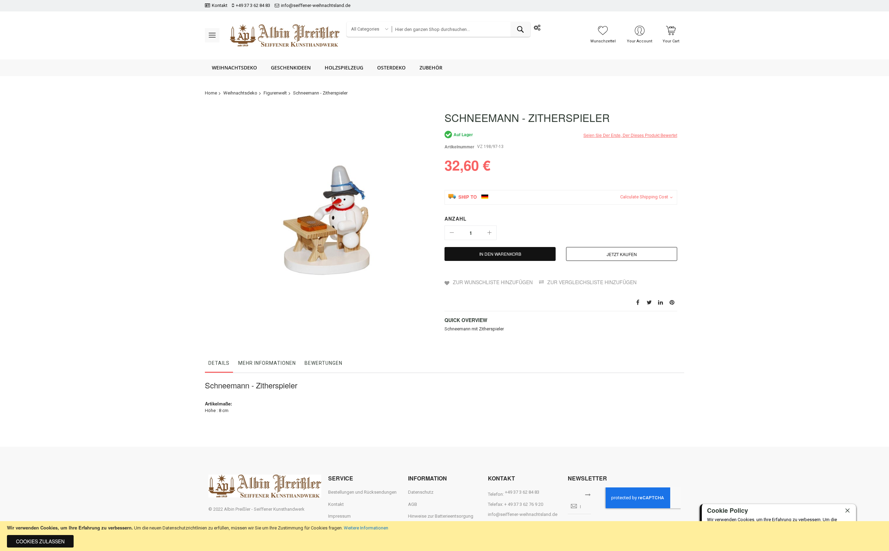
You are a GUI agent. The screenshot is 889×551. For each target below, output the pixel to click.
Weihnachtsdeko (240, 93)
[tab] (219, 365)
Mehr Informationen (267, 363)
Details (219, 363)
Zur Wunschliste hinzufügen (493, 282)
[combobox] (461, 29)
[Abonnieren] (588, 494)
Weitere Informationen (366, 528)
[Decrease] (452, 233)
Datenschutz (420, 492)
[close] (847, 510)
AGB (412, 504)
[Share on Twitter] (649, 301)
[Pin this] (671, 301)
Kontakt (219, 5)
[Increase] (489, 233)
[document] (444, 536)
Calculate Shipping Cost (644, 196)
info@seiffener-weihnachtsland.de (315, 5)
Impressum (339, 516)
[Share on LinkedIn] (660, 301)
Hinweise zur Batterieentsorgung (440, 516)
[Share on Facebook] (637, 301)
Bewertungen (323, 363)
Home (211, 93)
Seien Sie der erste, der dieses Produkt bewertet (630, 135)
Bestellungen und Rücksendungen (362, 492)
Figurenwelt (275, 93)
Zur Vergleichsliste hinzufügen (592, 282)
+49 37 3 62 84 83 (253, 5)
